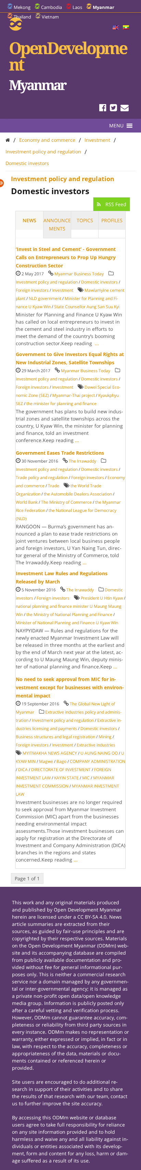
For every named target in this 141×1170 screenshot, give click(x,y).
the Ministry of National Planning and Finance (69, 614)
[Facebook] (102, 108)
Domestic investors (27, 163)
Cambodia (51, 7)
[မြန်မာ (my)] (126, 28)
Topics (85, 220)
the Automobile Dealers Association (78, 494)
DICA (23, 769)
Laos (77, 7)
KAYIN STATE (66, 778)
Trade (53, 486)
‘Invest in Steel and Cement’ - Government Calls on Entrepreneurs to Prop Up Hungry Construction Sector (66, 257)
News (29, 220)
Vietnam (50, 17)
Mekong (22, 7)
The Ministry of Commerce (66, 502)
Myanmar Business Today (79, 274)
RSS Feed (115, 204)
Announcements (57, 224)
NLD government (45, 298)
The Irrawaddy (82, 461)
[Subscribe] (124, 108)
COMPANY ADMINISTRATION (97, 761)
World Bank (27, 502)
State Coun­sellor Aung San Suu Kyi (86, 307)
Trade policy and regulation (42, 477)
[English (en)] (116, 28)
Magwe (46, 761)
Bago (61, 761)
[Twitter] (113, 108)
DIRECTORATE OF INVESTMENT (61, 769)
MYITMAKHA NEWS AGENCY (50, 753)
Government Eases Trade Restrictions (60, 453)
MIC (86, 778)
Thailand (22, 17)
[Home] (7, 140)
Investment (97, 140)
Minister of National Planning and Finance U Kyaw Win (67, 623)
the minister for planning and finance (61, 403)
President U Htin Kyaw (102, 598)
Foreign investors (32, 290)
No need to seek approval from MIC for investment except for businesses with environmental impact (70, 687)
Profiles (112, 220)
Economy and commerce (47, 140)
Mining (105, 737)
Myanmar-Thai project (73, 395)
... (97, 343)
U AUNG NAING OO (99, 753)
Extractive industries (96, 745)
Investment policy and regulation (43, 151)
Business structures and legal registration (55, 737)
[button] (116, 126)
